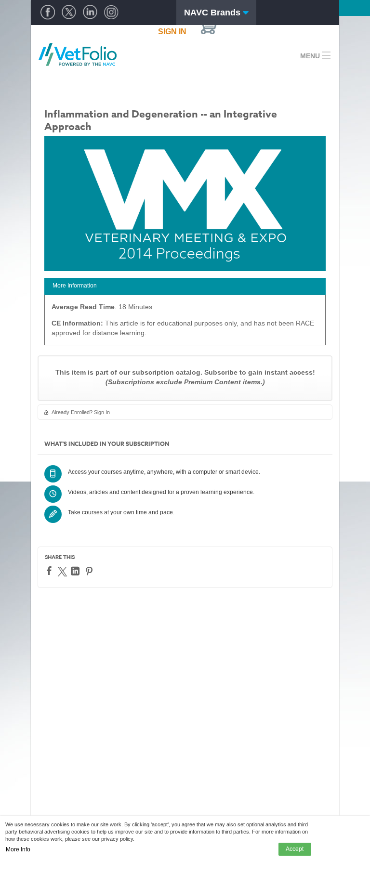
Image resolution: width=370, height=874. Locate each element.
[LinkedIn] (76, 571)
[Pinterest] (90, 571)
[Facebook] (50, 570)
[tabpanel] (185, 323)
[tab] (185, 286)
